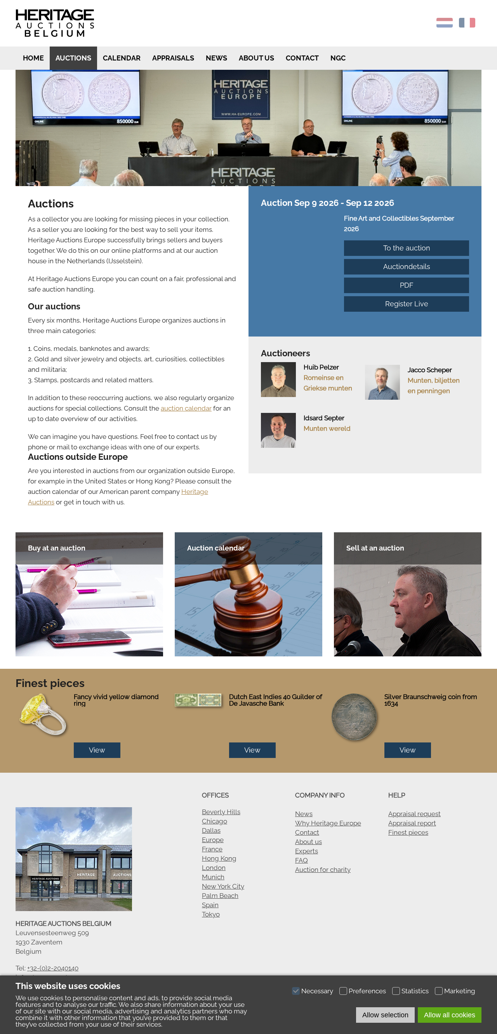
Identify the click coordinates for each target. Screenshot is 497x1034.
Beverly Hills (221, 812)
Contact (302, 58)
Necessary (317, 991)
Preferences (367, 991)
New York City (223, 886)
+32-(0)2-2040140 (52, 968)
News (216, 58)
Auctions (73, 58)
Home (32, 58)
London (214, 868)
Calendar (122, 58)
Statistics (415, 991)
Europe (213, 840)
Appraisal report (412, 823)
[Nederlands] (444, 25)
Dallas (211, 830)
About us (256, 58)
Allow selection (385, 1015)
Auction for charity (323, 869)
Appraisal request (414, 814)
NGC (338, 58)
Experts (306, 851)
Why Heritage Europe (328, 823)
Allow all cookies (449, 1015)
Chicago (214, 821)
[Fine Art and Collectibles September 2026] (302, 218)
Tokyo (211, 914)
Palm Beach (220, 895)
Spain (210, 905)
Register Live (406, 304)
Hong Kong (219, 858)
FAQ (301, 860)
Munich (213, 877)
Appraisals (173, 58)
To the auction (406, 248)
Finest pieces (408, 832)
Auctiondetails (406, 266)
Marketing (459, 991)
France (212, 849)
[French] (467, 25)
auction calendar (186, 408)
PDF (407, 285)
